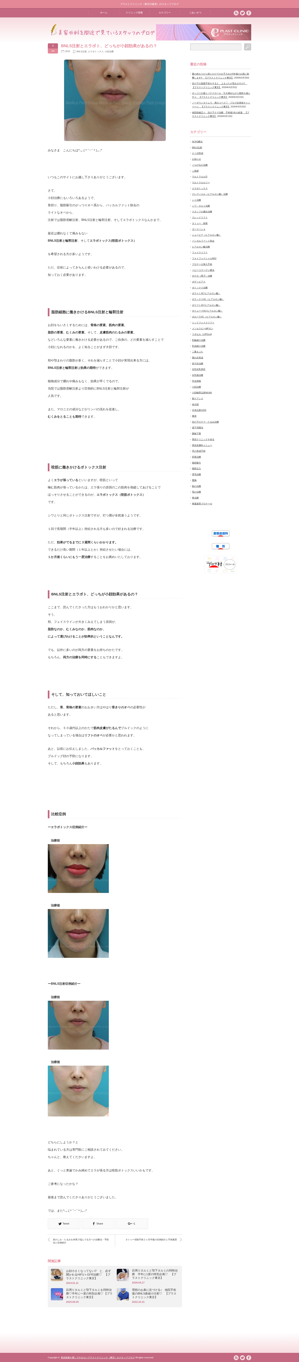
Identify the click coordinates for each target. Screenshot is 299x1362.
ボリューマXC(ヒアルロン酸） (207, 311)
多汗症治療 (197, 363)
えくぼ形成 (197, 153)
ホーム (103, 12)
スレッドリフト (200, 217)
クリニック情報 (134, 12)
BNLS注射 (81, 51)
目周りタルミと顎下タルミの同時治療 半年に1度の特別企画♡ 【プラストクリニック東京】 (155, 1274)
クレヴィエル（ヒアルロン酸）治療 (210, 194)
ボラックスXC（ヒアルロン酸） (208, 299)
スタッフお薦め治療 (202, 211)
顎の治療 (196, 492)
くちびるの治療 (200, 165)
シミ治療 (196, 200)
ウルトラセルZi (199, 176)
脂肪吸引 (196, 463)
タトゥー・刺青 (200, 223)
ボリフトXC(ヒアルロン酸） (206, 305)
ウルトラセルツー (201, 182)
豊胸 (194, 480)
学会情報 (196, 381)
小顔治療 (109, 51)
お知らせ (196, 159)
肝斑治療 (196, 457)
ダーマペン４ (198, 229)
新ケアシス (197, 398)
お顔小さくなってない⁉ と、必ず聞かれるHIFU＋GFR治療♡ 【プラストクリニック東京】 (88, 1274)
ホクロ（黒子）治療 (202, 276)
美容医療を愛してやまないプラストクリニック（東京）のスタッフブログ (98, 1357)
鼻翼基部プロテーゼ (202, 503)
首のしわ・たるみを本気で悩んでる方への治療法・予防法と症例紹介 (81, 1241)
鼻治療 (195, 498)
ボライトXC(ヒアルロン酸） (206, 293)
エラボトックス (96, 51)
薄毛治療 (196, 474)
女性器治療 (197, 375)
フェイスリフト (200, 252)
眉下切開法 (197, 427)
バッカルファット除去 (203, 241)
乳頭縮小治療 (198, 346)
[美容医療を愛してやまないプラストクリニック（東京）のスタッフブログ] (101, 34)
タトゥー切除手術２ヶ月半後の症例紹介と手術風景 (152, 1239)
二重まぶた (197, 351)
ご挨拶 (195, 171)
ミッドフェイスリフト (203, 322)
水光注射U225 (199, 410)
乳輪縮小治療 (198, 340)
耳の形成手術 (198, 451)
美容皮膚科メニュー (202, 445)
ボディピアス (198, 281)
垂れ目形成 (197, 357)
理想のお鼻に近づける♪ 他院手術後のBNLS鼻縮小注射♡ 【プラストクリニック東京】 (154, 1293)
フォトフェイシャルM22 (204, 258)
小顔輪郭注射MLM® (202, 392)
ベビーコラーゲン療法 (203, 270)
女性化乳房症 (198, 369)
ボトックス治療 (200, 287)
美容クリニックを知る (203, 439)
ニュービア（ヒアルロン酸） (206, 235)
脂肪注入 (196, 468)
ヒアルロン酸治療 (201, 247)
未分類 (195, 404)
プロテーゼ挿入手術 (202, 264)
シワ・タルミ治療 (201, 206)
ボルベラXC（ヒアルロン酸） (207, 316)
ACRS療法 (197, 141)
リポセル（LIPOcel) (202, 334)
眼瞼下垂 (196, 433)
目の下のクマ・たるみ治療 (205, 422)
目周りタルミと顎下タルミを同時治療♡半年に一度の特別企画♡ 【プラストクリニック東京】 (89, 1293)
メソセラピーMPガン (202, 328)
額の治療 (196, 486)
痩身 (194, 416)
